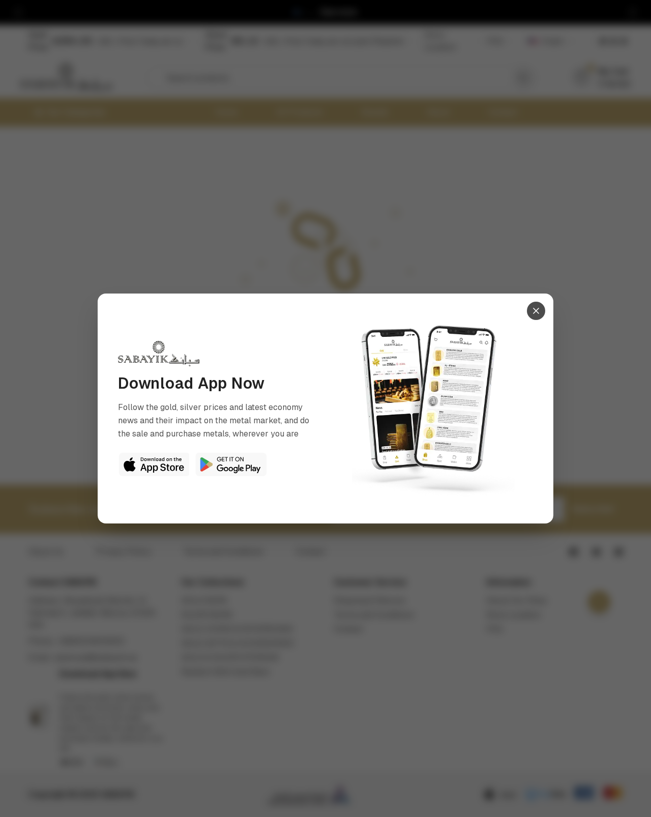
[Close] (536, 311)
